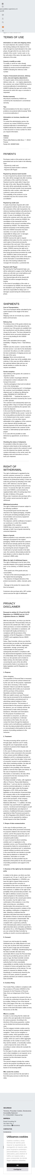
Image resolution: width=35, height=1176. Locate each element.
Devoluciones (27, 1111)
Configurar (17, 1169)
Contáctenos (7, 1132)
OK (18, 1165)
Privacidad (13, 1111)
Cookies (19, 1111)
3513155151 (16, 1125)
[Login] (3, 19)
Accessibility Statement (10, 1113)
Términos (6, 1111)
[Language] (3, 27)
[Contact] (3, 15)
